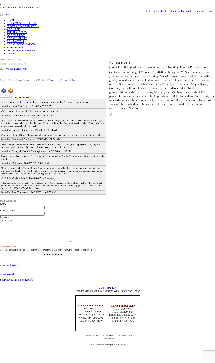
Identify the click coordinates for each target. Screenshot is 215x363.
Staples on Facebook (156, 11)
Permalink (53, 80)
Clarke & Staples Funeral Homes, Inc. (20, 7)
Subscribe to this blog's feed (15, 279)
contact (210, 11)
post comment (22, 97)
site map (199, 11)
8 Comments (64, 80)
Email (74, 80)
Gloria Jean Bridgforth (13, 63)
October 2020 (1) (7, 274)
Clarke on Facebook (180, 11)
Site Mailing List (107, 287)
